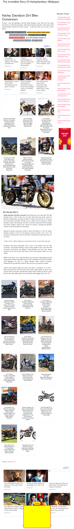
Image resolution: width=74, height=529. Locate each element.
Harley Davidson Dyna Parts (64, 111)
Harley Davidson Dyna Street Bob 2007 (64, 95)
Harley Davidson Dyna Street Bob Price (64, 23)
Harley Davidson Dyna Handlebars (64, 71)
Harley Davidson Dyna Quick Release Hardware (64, 78)
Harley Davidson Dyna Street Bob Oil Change (64, 66)
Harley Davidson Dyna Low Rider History (64, 34)
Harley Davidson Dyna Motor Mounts (64, 105)
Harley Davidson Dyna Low (64, 116)
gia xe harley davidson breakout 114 (36, 38)
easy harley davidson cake (16, 38)
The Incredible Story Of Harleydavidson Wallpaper (31, 1)
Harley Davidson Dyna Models (64, 39)
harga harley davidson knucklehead (16, 32)
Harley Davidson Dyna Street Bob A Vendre (64, 45)
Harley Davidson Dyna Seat (64, 84)
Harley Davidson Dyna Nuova (64, 121)
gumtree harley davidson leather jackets (38, 32)
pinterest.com (12, 462)
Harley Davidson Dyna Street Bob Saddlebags (64, 18)
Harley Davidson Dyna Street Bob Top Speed (64, 61)
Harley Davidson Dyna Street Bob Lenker (64, 55)
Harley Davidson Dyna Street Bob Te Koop (64, 29)
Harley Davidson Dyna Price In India (64, 50)
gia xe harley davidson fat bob (22, 40)
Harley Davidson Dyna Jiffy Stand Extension (64, 100)
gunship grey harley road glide (18, 35)
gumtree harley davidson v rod (37, 35)
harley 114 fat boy (37, 40)
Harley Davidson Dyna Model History (64, 89)
